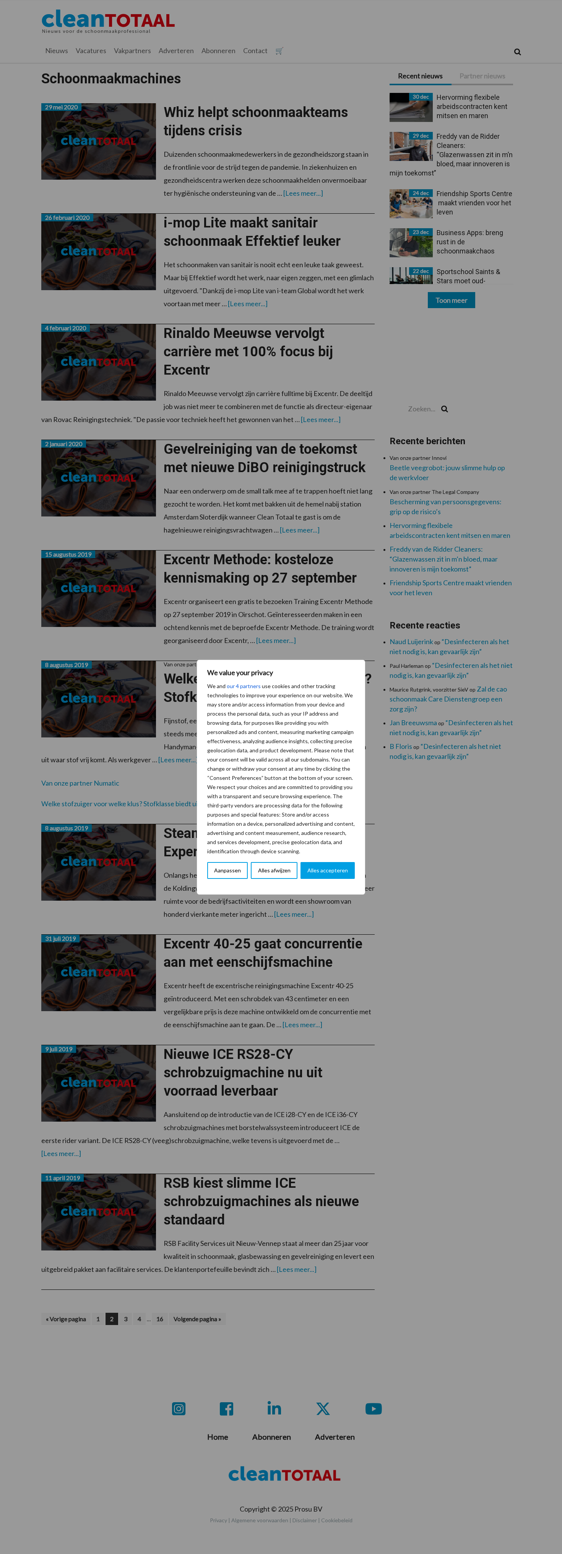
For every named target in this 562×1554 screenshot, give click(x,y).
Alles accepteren (327, 870)
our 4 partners (244, 686)
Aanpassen (227, 870)
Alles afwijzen (274, 870)
